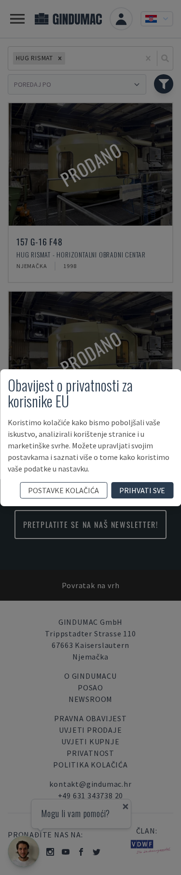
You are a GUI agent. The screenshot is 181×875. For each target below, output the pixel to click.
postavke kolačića (63, 490)
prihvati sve (142, 490)
